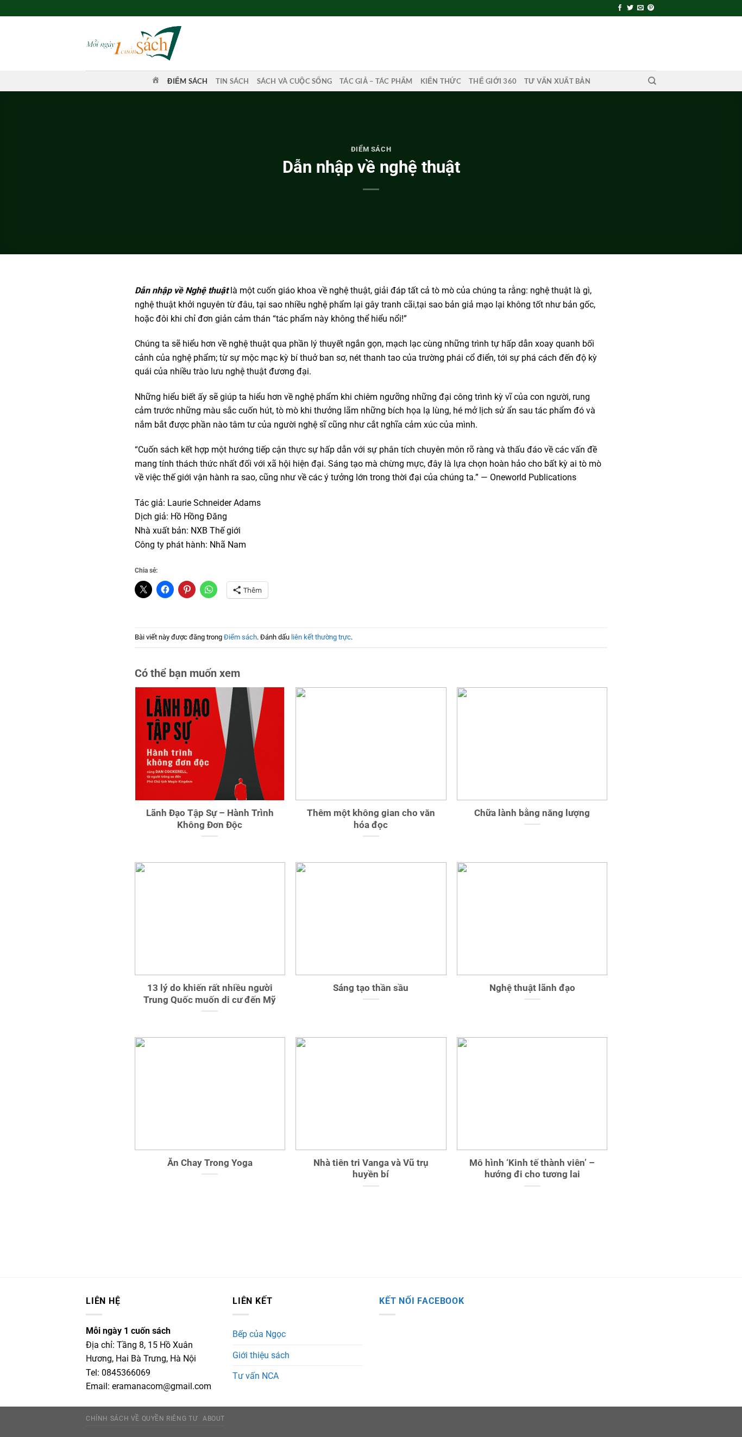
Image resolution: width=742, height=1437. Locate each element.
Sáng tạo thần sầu (370, 988)
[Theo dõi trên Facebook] (620, 8)
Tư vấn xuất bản (557, 81)
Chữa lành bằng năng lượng (532, 813)
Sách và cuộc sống (294, 81)
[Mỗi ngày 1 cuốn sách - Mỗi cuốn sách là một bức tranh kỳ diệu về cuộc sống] (133, 43)
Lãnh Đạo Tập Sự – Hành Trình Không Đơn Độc (210, 819)
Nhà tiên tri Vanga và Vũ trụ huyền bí (371, 1169)
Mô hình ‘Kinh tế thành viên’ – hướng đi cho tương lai (532, 1169)
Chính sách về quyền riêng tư (141, 1418)
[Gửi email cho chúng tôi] (640, 8)
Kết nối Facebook (421, 1301)
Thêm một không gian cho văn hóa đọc (371, 819)
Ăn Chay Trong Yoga (210, 1163)
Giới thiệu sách (261, 1355)
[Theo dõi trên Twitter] (630, 8)
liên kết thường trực (321, 637)
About (214, 1418)
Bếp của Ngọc (259, 1334)
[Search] (652, 81)
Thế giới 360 (493, 81)
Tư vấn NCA (255, 1376)
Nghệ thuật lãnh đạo (532, 988)
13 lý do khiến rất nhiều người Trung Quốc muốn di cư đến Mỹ (209, 994)
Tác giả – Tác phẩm (376, 81)
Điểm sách (187, 81)
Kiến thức (440, 81)
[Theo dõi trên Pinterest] (650, 8)
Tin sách (232, 81)
